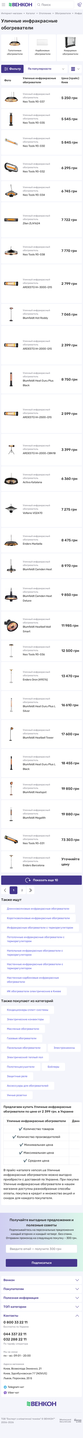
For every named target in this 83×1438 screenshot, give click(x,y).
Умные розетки (17, 1095)
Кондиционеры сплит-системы (27, 1010)
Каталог (30, 13)
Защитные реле (17, 1076)
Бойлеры (53, 1066)
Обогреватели (63, 13)
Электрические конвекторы (25, 1019)
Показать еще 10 (45, 880)
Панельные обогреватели (24, 1047)
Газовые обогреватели (21, 1038)
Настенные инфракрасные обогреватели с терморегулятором (35, 966)
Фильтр (15, 69)
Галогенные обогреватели (15, 52)
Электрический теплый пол (25, 1057)
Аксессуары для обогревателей (27, 1085)
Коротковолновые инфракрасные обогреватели (38, 918)
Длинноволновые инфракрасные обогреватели (38, 908)
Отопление (45, 13)
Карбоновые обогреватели (42, 52)
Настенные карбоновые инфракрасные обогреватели (33, 979)
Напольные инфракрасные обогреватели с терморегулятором (35, 952)
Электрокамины (64, 1047)
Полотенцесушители (21, 1066)
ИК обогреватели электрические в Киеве (34, 991)
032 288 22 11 (14, 1339)
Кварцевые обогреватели (70, 52)
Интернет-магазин (11, 13)
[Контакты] (79, 4)
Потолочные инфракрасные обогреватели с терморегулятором (35, 939)
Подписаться (42, 1263)
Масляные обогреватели (23, 1029)
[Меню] (3, 4)
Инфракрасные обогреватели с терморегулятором (40, 927)
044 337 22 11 (14, 1334)
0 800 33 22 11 (15, 1322)
